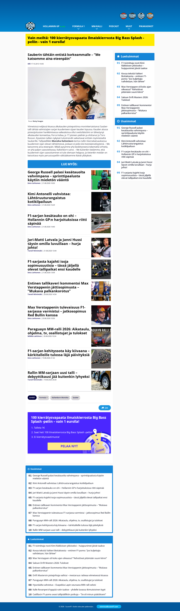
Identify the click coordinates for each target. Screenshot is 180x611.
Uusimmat (36, 468)
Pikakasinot (146, 26)
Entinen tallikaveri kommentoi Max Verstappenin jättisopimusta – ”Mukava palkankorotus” (58, 287)
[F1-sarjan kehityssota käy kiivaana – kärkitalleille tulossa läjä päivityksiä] (101, 358)
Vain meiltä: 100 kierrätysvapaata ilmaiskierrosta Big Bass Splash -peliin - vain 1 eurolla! (86, 39)
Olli (29, 64)
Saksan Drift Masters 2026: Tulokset (51, 562)
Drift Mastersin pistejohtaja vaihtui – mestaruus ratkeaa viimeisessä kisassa (70, 575)
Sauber (76, 397)
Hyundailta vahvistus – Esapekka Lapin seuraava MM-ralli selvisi (64, 584)
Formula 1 (78, 26)
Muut (129, 26)
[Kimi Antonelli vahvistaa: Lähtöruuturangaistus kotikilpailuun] (101, 201)
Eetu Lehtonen (34, 183)
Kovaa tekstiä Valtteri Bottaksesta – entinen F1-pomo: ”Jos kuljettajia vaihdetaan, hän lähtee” (66, 552)
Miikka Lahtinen (35, 336)
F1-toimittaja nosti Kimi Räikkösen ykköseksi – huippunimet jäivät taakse (69, 545)
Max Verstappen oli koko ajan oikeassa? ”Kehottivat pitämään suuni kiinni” (70, 558)
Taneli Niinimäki (35, 251)
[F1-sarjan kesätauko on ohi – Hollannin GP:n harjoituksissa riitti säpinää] (101, 223)
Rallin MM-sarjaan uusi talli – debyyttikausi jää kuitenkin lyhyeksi (59, 374)
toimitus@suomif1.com (109, 606)
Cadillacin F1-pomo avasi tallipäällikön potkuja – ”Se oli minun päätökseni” (69, 594)
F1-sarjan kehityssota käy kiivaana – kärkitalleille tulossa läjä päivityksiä (59, 352)
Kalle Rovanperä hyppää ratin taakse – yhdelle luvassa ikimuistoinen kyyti (69, 589)
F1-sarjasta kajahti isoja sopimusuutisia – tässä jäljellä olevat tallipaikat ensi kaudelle (54, 265)
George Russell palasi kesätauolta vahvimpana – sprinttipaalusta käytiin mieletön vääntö (56, 176)
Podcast (114, 26)
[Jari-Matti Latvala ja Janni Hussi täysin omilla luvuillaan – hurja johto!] (101, 247)
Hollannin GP (54, 26)
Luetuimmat (37, 539)
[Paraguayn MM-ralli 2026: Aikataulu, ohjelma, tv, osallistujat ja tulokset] (101, 337)
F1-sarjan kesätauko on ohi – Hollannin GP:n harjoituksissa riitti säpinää (57, 219)
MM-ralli (97, 26)
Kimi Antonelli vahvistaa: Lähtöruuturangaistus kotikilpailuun (49, 197)
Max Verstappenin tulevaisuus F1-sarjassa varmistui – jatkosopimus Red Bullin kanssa (57, 311)
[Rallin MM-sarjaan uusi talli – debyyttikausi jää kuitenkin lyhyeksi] (101, 380)
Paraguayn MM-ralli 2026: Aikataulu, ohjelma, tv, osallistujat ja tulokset (59, 331)
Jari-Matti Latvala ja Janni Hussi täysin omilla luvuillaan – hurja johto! (55, 243)
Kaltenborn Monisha (60, 397)
